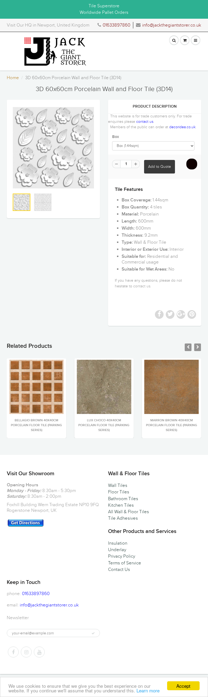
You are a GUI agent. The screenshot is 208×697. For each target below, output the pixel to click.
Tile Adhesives (123, 518)
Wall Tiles (117, 485)
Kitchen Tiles (121, 505)
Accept (183, 685)
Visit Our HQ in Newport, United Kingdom (48, 25)
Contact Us (119, 569)
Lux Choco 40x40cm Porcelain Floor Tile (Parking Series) (103, 425)
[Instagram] (26, 652)
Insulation (117, 543)
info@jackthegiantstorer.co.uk (171, 25)
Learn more (148, 690)
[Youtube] (39, 652)
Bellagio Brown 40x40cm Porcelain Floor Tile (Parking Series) (36, 425)
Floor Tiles (118, 492)
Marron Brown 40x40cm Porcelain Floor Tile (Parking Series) (171, 425)
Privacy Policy (121, 556)
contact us (144, 121)
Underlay (117, 550)
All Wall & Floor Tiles (128, 512)
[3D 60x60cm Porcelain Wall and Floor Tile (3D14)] (53, 147)
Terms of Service (124, 563)
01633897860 (116, 25)
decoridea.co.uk (182, 127)
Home (13, 78)
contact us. (142, 286)
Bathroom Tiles (123, 499)
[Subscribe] (93, 633)
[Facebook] (13, 652)
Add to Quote (159, 166)
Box (115, 137)
